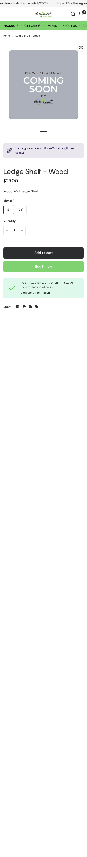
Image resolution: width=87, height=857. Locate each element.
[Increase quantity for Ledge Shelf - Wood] (21, 230)
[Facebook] (18, 306)
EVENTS (51, 26)
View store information (35, 292)
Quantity (9, 221)
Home (7, 35)
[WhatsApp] (30, 306)
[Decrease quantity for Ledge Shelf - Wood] (7, 230)
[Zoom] (81, 47)
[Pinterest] (24, 306)
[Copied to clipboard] (36, 306)
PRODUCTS (11, 26)
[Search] (73, 14)
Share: (7, 306)
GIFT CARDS (32, 26)
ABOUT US (70, 26)
